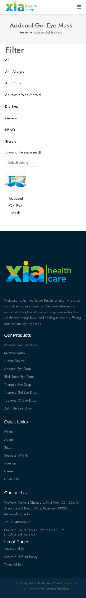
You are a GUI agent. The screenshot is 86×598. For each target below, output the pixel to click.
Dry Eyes (11, 106)
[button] (79, 7)
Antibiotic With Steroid (23, 95)
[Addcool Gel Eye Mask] (15, 181)
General (11, 118)
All (7, 60)
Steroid (10, 141)
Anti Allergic (14, 71)
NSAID (10, 130)
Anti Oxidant (15, 83)
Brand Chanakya (57, 589)
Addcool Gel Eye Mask (16, 206)
